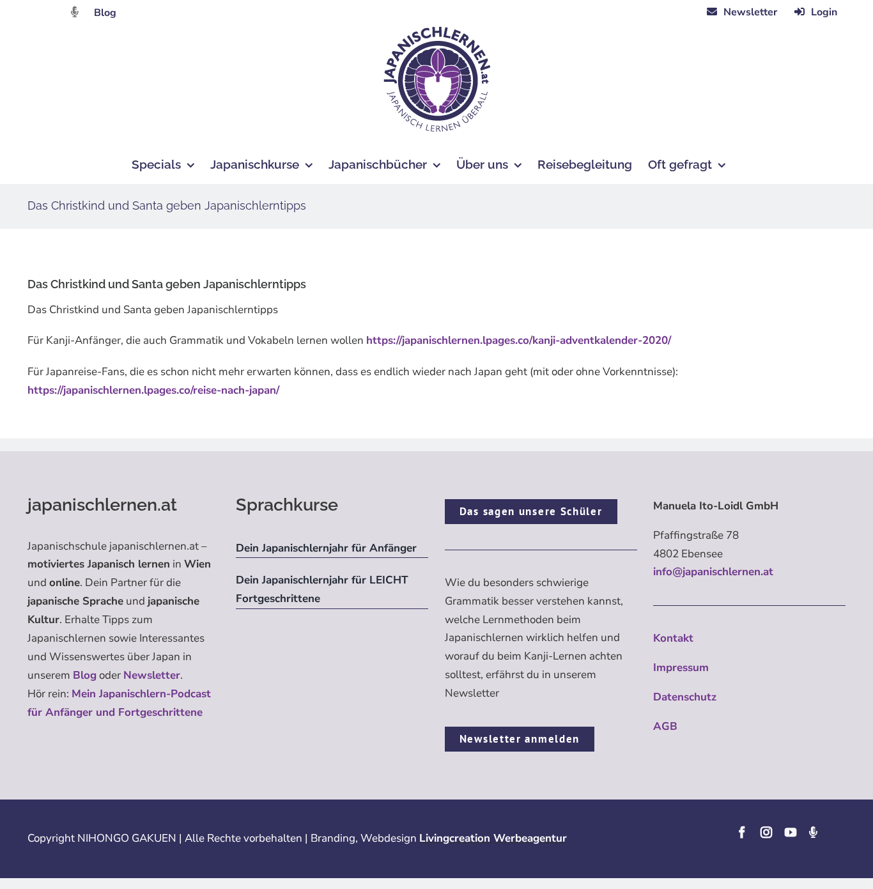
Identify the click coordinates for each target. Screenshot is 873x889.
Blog (105, 13)
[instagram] (766, 832)
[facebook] (742, 832)
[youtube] (790, 832)
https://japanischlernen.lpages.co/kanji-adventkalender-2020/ (518, 340)
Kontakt (673, 638)
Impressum (681, 667)
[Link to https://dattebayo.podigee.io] (75, 11)
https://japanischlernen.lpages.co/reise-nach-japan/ (153, 390)
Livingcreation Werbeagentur (493, 838)
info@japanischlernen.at (713, 571)
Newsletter (151, 675)
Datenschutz (684, 697)
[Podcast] (813, 832)
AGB (665, 726)
